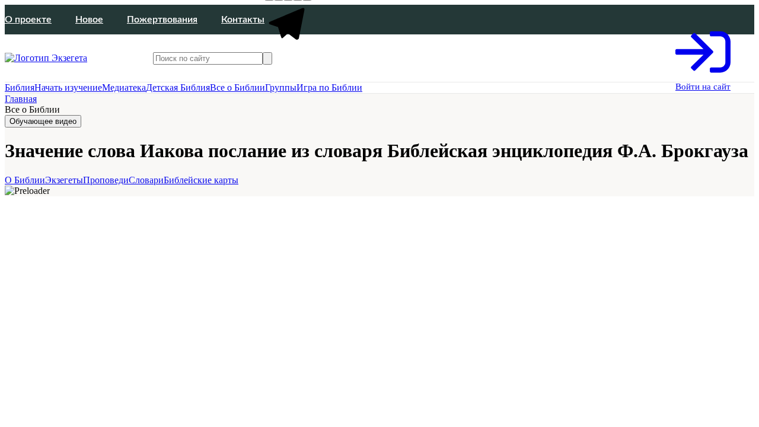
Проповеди (106, 180)
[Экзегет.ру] (64, 58)
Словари (146, 180)
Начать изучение (68, 87)
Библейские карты (201, 180)
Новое (89, 19)
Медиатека (124, 87)
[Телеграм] (288, 45)
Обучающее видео (42, 121)
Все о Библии (237, 87)
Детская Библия (178, 87)
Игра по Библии (329, 87)
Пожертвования (162, 19)
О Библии (25, 180)
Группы (280, 87)
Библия (19, 87)
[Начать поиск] (267, 58)
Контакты (242, 19)
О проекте (28, 19)
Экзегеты (64, 180)
